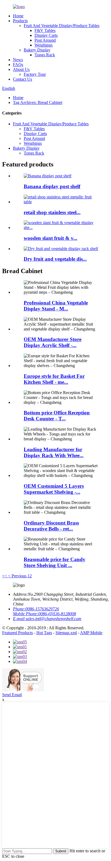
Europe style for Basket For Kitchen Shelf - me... (54, 379)
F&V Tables (45, 30)
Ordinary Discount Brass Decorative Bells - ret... (51, 526)
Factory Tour (35, 74)
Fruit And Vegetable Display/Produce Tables (61, 25)
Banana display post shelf (52, 186)
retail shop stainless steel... (52, 212)
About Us (21, 69)
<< (4, 576)
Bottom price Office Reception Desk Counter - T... (57, 415)
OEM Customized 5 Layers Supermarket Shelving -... (54, 489)
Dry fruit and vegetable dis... (55, 259)
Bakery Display (37, 50)
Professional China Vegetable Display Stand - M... (56, 306)
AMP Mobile (91, 632)
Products (20, 20)
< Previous (17, 576)
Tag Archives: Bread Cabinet (37, 102)
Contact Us (22, 79)
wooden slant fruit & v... (50, 238)
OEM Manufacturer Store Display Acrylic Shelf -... (52, 342)
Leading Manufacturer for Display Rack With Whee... (54, 452)
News (18, 59)
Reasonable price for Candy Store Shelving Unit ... (54, 562)
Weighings (43, 45)
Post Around (45, 40)
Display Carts (46, 35)
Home (18, 16)
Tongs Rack (44, 55)
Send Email (12, 694)
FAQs (18, 64)
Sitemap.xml (66, 632)
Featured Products (17, 632)
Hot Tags (44, 632)
